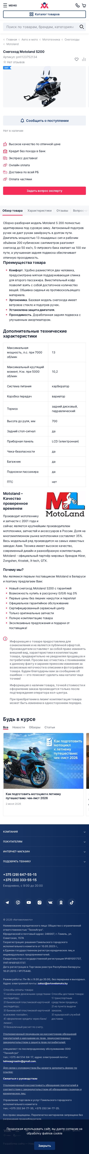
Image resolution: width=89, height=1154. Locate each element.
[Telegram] (7, 902)
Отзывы (62, 210)
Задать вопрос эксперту (44, 190)
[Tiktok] (72, 902)
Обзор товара (12, 210)
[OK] (61, 902)
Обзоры (34, 727)
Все (5, 727)
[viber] (18, 902)
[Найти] (82, 27)
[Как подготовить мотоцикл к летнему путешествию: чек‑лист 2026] (43, 774)
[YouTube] (29, 902)
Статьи (49, 727)
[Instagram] (39, 902)
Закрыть (44, 1145)
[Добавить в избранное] (75, 59)
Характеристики (40, 210)
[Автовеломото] (44, 5)
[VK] (50, 902)
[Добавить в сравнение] (82, 59)
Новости (18, 727)
